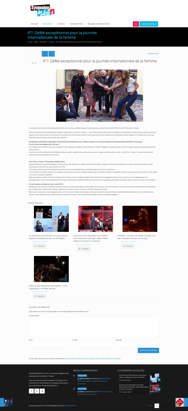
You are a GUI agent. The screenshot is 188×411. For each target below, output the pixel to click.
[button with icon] (31, 391)
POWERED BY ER (70, 406)
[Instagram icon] (151, 406)
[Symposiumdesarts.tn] (42, 10)
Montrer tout (154, 54)
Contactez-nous (149, 24)
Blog (36, 42)
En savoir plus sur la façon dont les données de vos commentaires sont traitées (93, 359)
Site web (119, 340)
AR (136, 24)
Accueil (30, 42)
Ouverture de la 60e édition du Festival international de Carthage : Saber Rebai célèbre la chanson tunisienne (90, 238)
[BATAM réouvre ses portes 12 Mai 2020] (181, 402)
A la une (51, 42)
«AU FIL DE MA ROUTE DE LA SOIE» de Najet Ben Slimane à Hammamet (94, 381)
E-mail (75, 340)
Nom (31, 340)
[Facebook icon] (147, 406)
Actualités (43, 42)
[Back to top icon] (156, 406)
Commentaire (34, 316)
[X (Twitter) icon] (149, 406)
